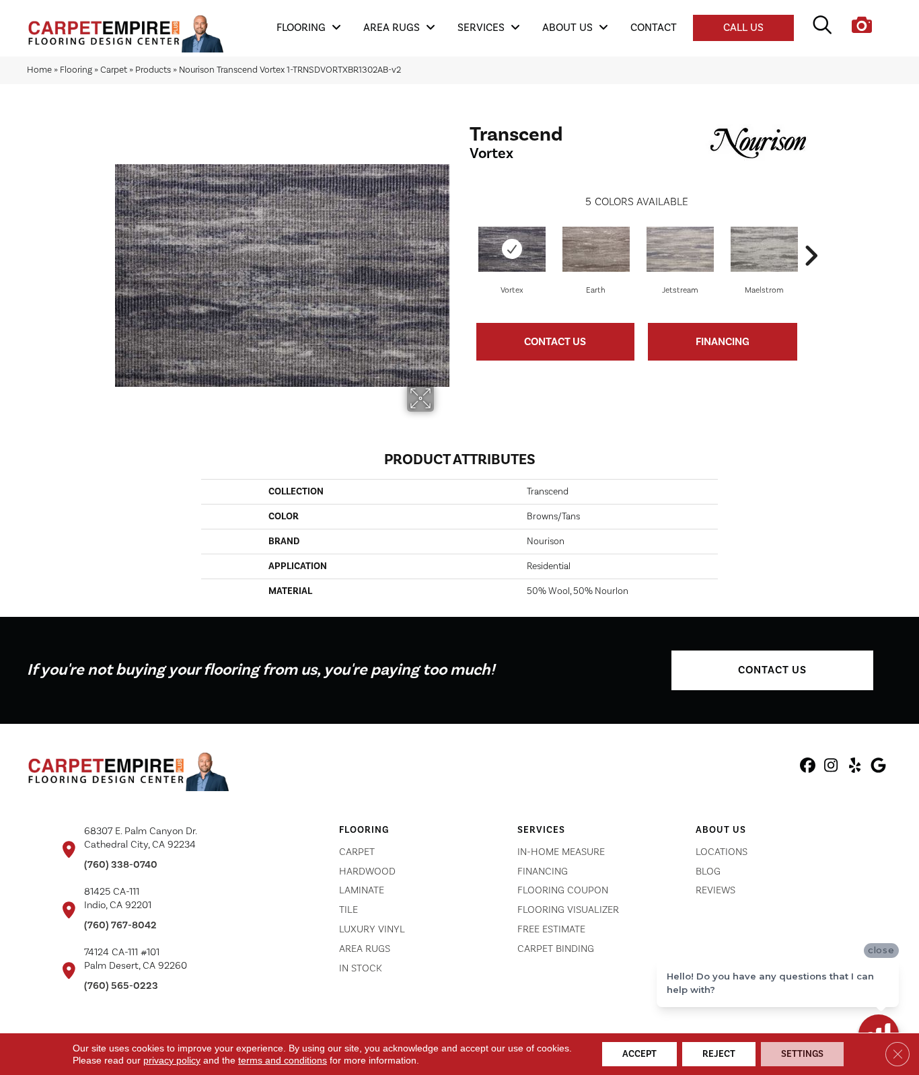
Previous (463, 235)
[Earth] (596, 249)
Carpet (113, 69)
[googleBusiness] (878, 767)
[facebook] (807, 767)
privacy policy (171, 1060)
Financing (722, 341)
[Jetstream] (680, 249)
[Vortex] (512, 249)
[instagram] (831, 767)
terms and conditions (282, 1060)
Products (153, 69)
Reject (718, 1054)
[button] (772, 670)
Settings (802, 1054)
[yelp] (855, 767)
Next (811, 235)
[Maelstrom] (764, 249)
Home (39, 69)
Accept (639, 1054)
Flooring (76, 69)
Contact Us (555, 341)
